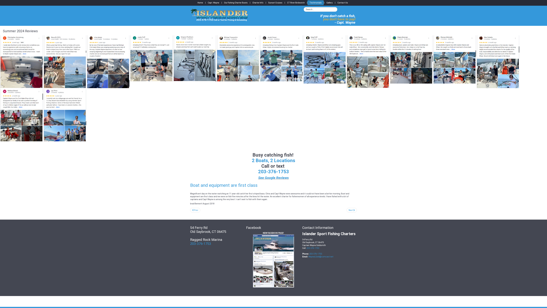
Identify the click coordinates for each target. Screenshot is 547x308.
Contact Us (342, 3)
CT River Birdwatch (296, 3)
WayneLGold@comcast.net (320, 257)
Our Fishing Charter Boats (236, 3)
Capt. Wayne (213, 3)
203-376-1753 (273, 171)
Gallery (329, 3)
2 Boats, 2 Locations (273, 160)
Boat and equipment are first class (224, 185)
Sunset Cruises (275, 3)
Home (200, 3)
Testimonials (316, 3)
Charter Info (257, 3)
